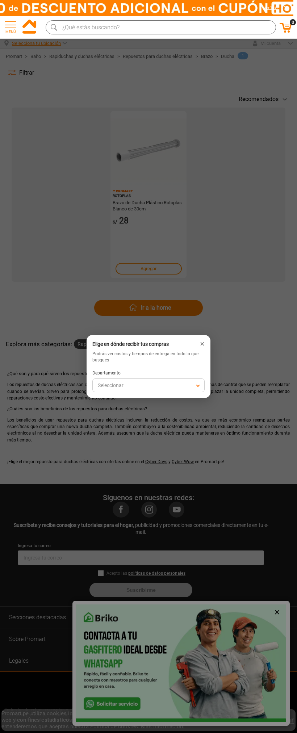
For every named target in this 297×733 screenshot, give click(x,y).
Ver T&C (270, 8)
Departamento (106, 373)
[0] (286, 31)
